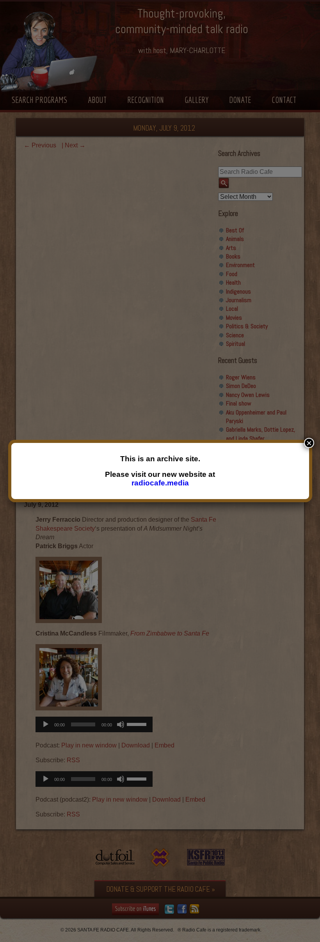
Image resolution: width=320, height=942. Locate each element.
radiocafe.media (160, 483)
